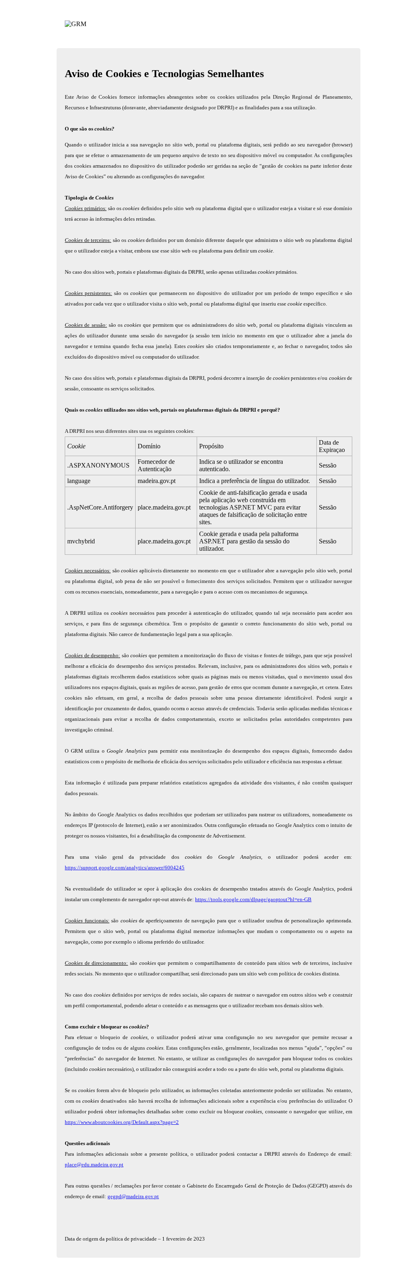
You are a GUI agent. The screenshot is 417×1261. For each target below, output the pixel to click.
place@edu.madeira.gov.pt (94, 1164)
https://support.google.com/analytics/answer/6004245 (124, 867)
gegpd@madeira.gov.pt (133, 1196)
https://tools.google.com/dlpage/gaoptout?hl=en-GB (253, 899)
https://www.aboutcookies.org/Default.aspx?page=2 (122, 1122)
